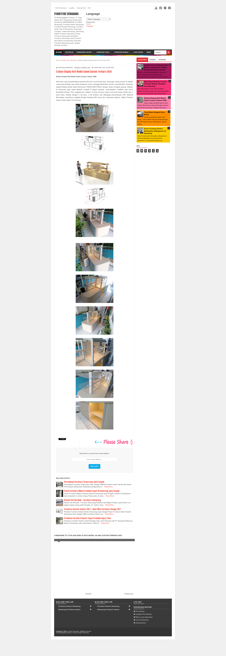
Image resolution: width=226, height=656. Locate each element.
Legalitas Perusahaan (143, 614)
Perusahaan (140, 611)
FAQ (89, 8)
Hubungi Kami (81, 8)
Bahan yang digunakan (144, 617)
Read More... (109, 487)
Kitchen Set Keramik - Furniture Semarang (82, 500)
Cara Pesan (138, 52)
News (149, 52)
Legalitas (72, 8)
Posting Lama (128, 594)
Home (59, 52)
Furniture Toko (103, 52)
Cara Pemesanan (142, 620)
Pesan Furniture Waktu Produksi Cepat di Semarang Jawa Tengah (91, 491)
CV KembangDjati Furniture (63, 632)
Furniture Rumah (121, 52)
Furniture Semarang (66, 14)
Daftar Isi (69, 52)
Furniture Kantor (84, 52)
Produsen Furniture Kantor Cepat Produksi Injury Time (87, 518)
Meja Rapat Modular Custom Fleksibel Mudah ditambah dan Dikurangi (155, 84)
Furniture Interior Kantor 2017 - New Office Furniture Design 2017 (92, 509)
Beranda (88, 594)
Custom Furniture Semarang (81, 632)
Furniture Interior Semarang (69, 606)
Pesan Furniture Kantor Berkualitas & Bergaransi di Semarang (155, 131)
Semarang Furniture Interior (69, 609)
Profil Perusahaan (61, 8)
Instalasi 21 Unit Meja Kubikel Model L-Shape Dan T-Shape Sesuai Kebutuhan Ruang (156, 67)
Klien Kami (110, 67)
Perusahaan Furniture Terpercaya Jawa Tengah (84, 482)
